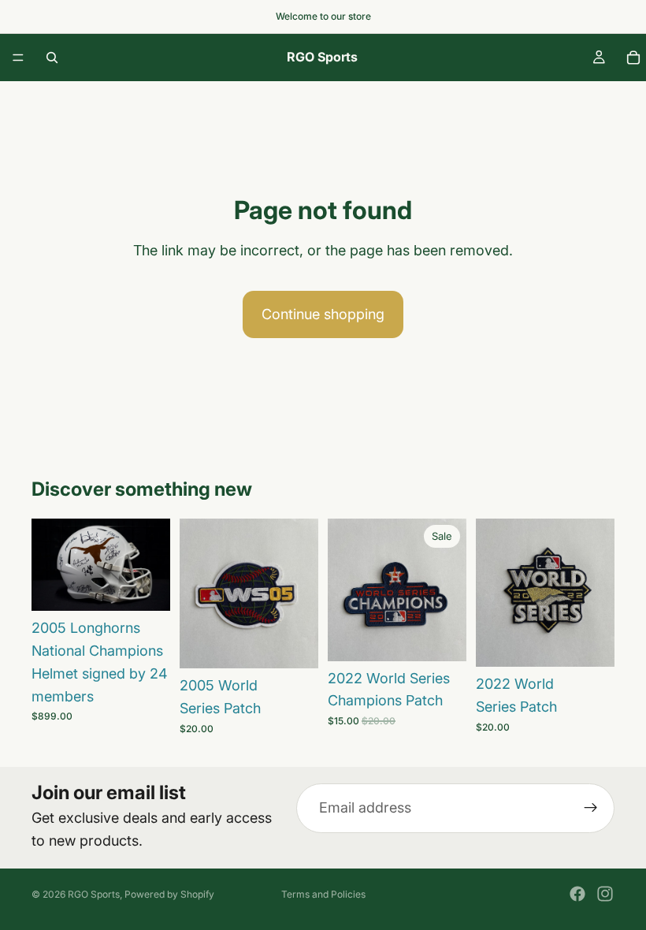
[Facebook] (577, 893)
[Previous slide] (49, 564)
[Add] (146, 586)
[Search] (52, 57)
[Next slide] (153, 564)
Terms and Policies (323, 894)
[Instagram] (605, 893)
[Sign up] (590, 807)
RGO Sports (94, 894)
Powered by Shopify (169, 894)
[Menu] (18, 57)
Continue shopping (323, 314)
